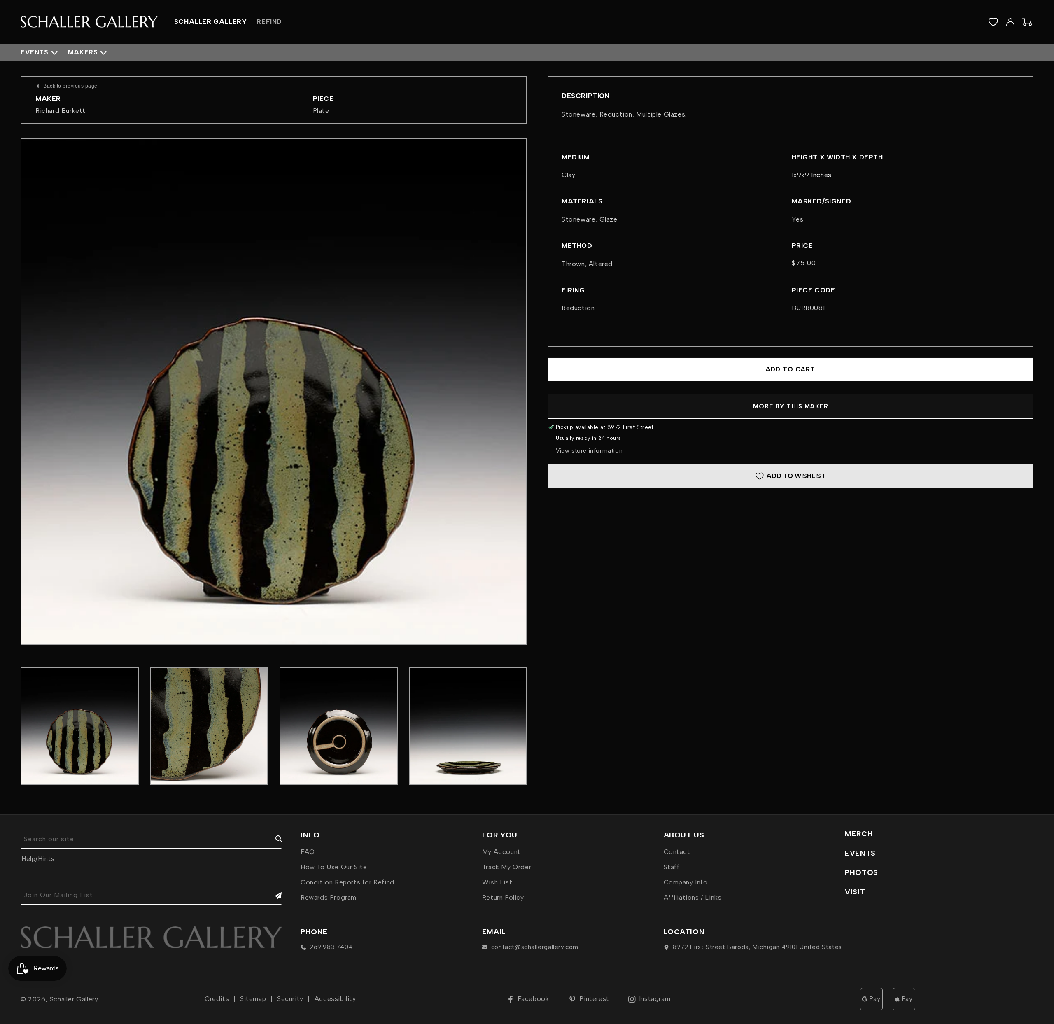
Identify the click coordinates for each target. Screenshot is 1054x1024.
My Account (501, 852)
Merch (859, 833)
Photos (861, 872)
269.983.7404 (331, 947)
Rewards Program (329, 897)
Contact (677, 852)
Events (35, 52)
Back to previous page (70, 86)
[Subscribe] (273, 895)
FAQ (308, 852)
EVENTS (860, 853)
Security (290, 999)
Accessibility (335, 999)
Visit (855, 891)
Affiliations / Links (693, 897)
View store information (589, 450)
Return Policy (503, 897)
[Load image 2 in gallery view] (209, 726)
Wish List (497, 882)
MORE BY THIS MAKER (790, 406)
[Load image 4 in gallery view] (468, 726)
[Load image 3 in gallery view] (339, 726)
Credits (217, 999)
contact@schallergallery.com (534, 947)
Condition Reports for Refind (347, 882)
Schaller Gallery (74, 999)
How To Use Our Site (334, 867)
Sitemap (253, 999)
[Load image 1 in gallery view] (80, 726)
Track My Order (506, 867)
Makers (83, 52)
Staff (672, 867)
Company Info (686, 882)
